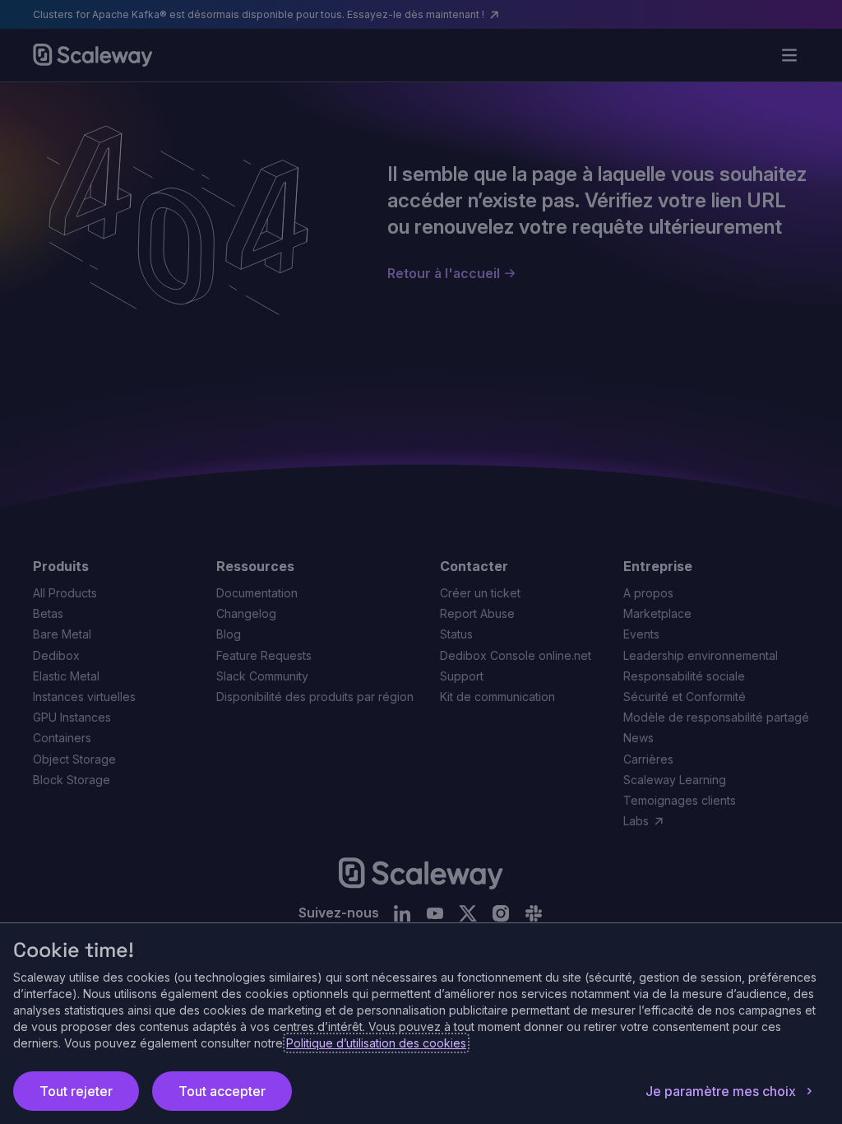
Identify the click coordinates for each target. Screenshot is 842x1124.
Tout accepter (222, 1091)
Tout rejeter (76, 1091)
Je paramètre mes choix (720, 1091)
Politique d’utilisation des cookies (376, 1043)
